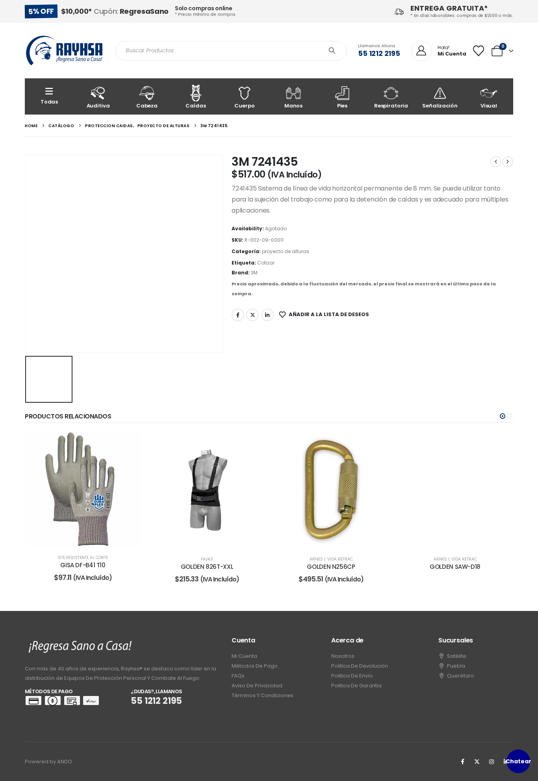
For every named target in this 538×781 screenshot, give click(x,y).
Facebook (238, 315)
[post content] (83, 489)
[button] (502, 416)
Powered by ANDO (48, 761)
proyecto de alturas (285, 251)
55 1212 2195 (379, 53)
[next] (507, 161)
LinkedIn (267, 315)
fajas (207, 559)
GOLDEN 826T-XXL (207, 567)
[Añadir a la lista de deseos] (129, 444)
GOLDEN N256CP (331, 567)
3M (254, 272)
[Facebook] (462, 761)
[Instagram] (491, 761)
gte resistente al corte (83, 558)
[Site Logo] (64, 50)
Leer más (88, 538)
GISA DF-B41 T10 (82, 565)
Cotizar (266, 262)
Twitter (252, 315)
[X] (477, 761)
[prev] (495, 161)
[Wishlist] (478, 50)
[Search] (332, 50)
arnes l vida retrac (331, 559)
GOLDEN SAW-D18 (455, 567)
